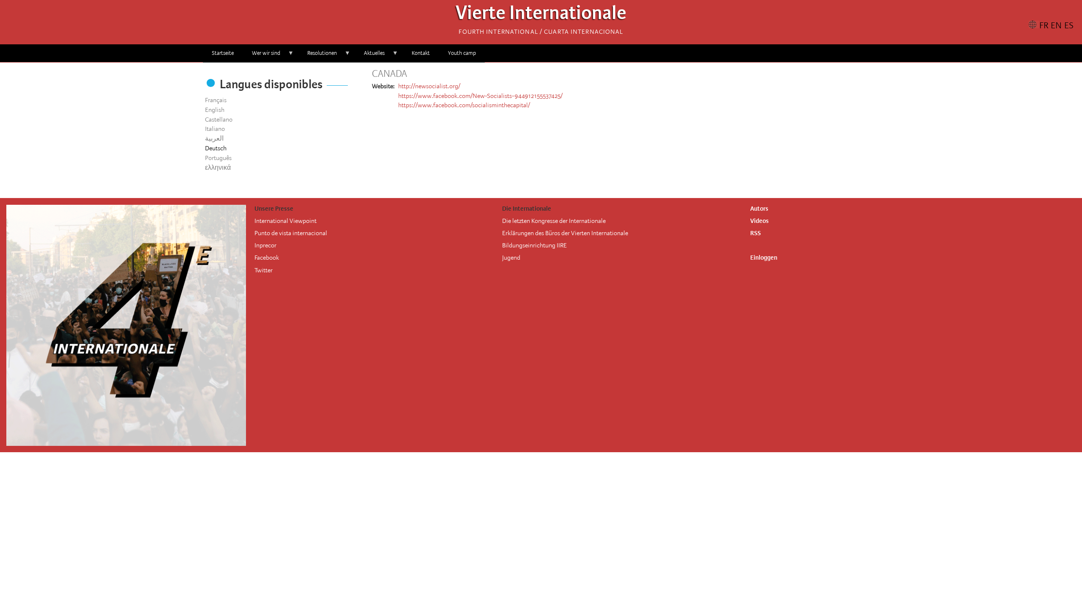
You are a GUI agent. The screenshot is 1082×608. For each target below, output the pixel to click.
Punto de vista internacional (290, 233)
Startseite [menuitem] (223, 53)
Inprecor (265, 245)
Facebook (266, 257)
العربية (214, 138)
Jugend (511, 257)
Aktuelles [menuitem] (370, 56)
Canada (389, 73)
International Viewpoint (285, 221)
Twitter (263, 270)
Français (216, 100)
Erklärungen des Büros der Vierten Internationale (565, 233)
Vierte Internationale (541, 15)
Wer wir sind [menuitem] (261, 56)
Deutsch (216, 148)
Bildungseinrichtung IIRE (534, 245)
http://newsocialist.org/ (429, 86)
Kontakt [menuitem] (421, 53)
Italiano (215, 129)
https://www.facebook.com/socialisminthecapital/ (464, 105)
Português (218, 158)
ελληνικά (218, 167)
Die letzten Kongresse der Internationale (554, 221)
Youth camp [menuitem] (462, 53)
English (214, 110)
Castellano (218, 119)
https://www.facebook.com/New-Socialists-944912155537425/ (480, 96)
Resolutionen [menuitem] (317, 56)
